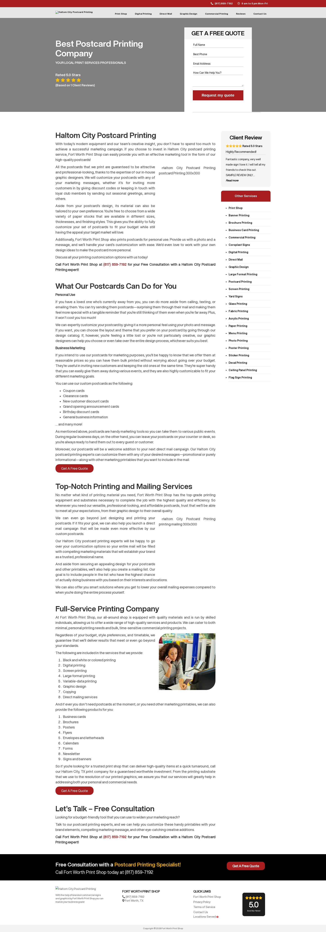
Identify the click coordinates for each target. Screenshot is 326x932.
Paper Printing (238, 326)
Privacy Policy (201, 901)
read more (232, 180)
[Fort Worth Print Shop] (75, 888)
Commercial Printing (216, 13)
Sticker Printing (239, 355)
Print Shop (121, 13)
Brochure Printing (240, 222)
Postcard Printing (240, 281)
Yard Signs (236, 296)
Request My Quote (218, 95)
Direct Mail (166, 13)
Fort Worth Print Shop (207, 896)
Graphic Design (188, 13)
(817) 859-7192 (223, 3)
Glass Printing (238, 303)
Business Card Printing (244, 230)
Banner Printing (239, 215)
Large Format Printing (243, 274)
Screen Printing (239, 289)
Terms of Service (204, 907)
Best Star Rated (253, 906)
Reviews (240, 13)
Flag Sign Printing (240, 377)
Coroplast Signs (239, 245)
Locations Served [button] (204, 916)
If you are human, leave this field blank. (209, 102)
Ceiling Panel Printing (243, 370)
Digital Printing (143, 13)
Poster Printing (239, 348)
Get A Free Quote (74, 468)
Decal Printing (238, 362)
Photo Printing (238, 340)
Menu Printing (238, 333)
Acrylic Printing (239, 318)
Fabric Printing (238, 311)
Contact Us (259, 13)
